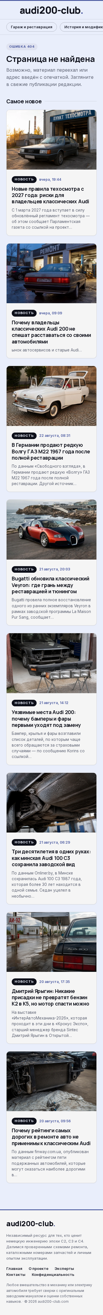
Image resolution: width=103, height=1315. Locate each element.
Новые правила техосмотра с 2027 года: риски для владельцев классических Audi (50, 195)
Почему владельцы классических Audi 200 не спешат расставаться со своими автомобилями (51, 332)
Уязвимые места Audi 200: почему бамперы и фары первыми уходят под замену (46, 718)
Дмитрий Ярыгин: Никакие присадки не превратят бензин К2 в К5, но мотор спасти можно (50, 997)
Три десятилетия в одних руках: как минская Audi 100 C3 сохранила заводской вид (51, 858)
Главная (14, 1268)
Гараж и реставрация (31, 27)
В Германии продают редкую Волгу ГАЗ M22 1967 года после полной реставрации (51, 451)
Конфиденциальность (53, 1274)
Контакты (15, 1274)
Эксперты (64, 1268)
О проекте (38, 1268)
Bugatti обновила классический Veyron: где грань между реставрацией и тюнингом (50, 585)
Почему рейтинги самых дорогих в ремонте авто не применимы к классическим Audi (51, 1137)
